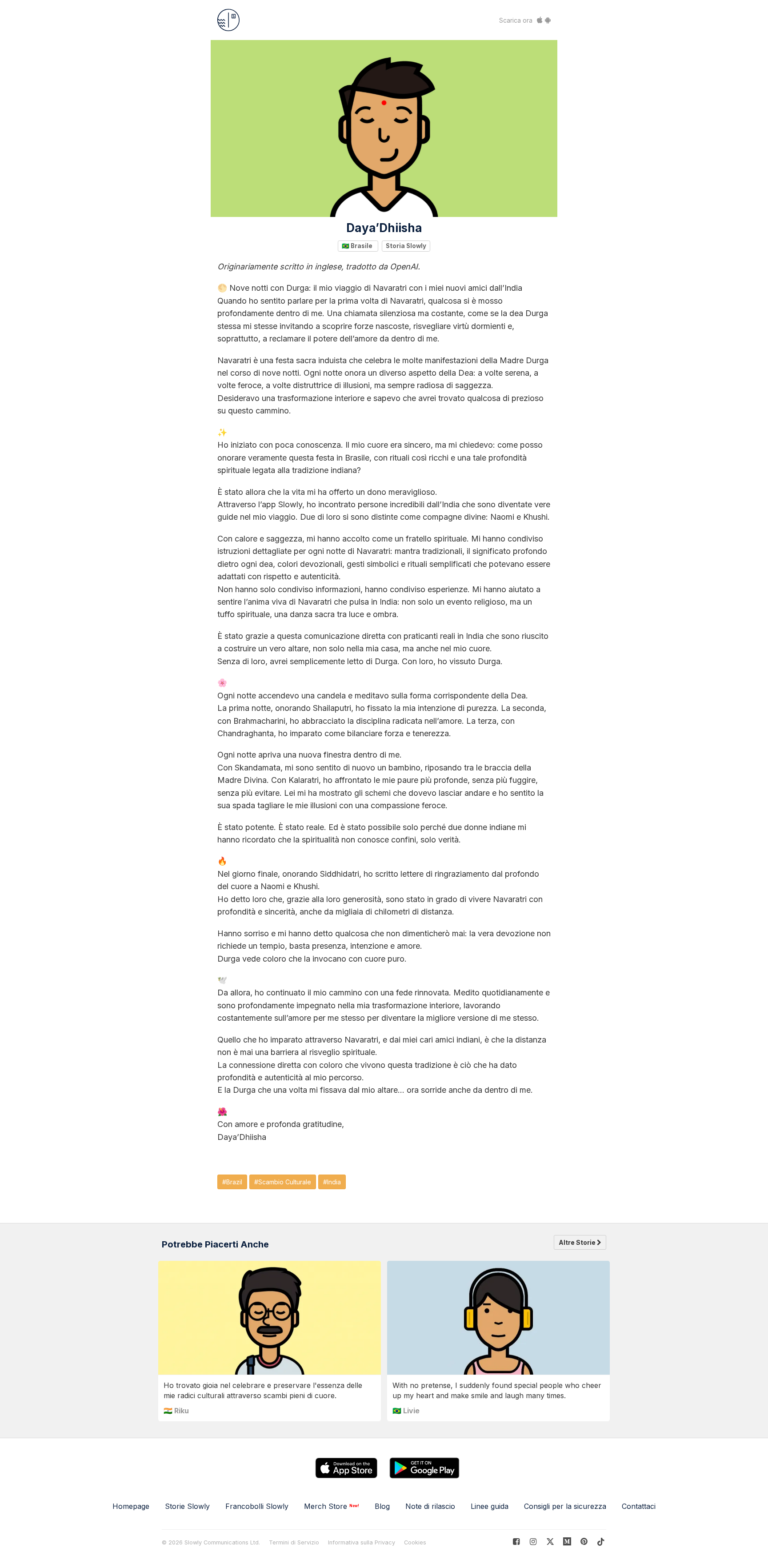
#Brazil (232, 1182)
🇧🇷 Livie (406, 1410)
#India (332, 1182)
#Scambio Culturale (282, 1182)
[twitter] (550, 1541)
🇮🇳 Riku (176, 1410)
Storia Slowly (406, 245)
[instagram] (533, 1541)
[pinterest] (567, 1541)
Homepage (130, 1506)
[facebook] (516, 1541)
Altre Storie (578, 1242)
